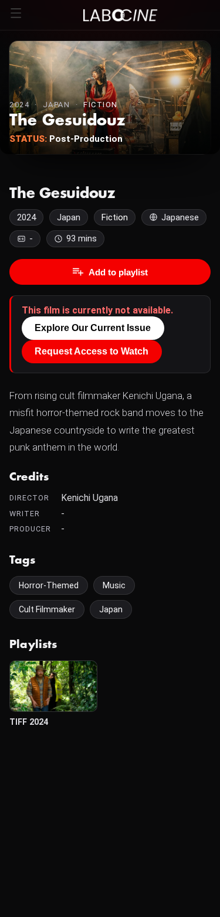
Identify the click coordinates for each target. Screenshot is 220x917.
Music (114, 585)
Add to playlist (118, 272)
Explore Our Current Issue (93, 328)
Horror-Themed (49, 585)
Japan (111, 609)
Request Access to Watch (91, 351)
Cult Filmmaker (47, 609)
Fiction (100, 104)
